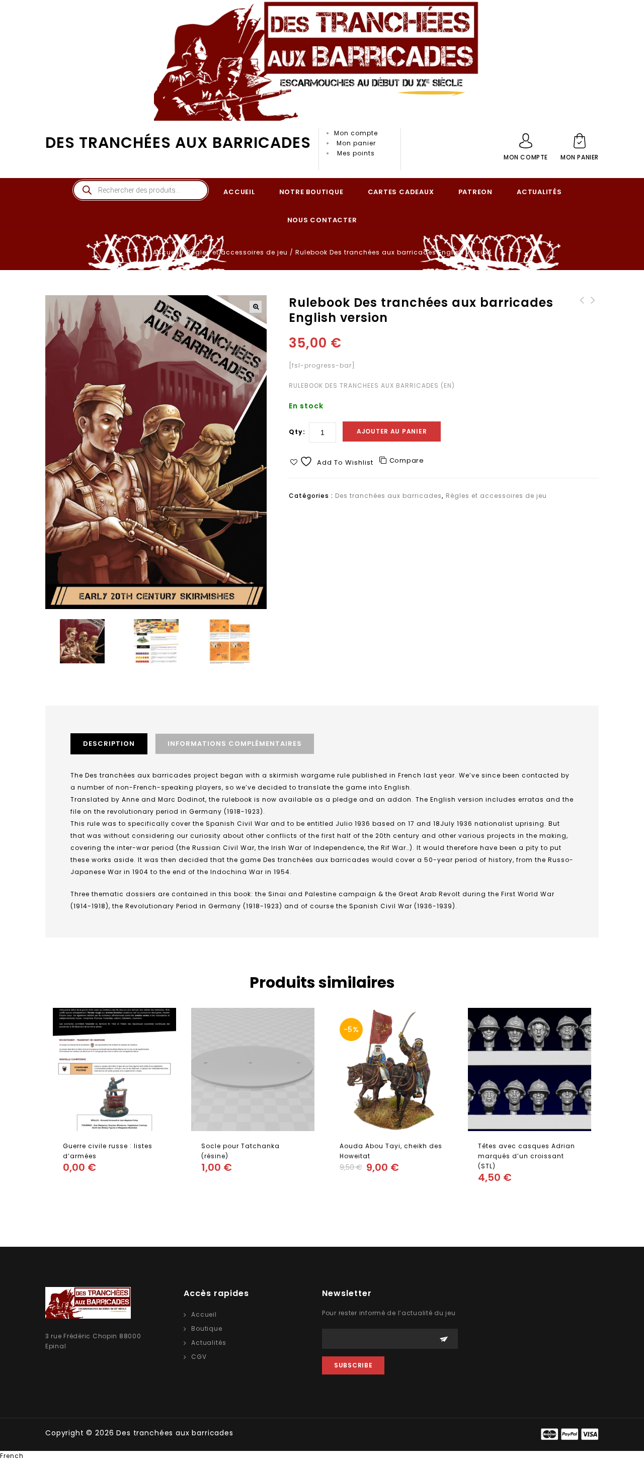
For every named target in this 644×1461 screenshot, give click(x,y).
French (12, 1455)
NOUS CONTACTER (322, 220)
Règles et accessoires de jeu (237, 252)
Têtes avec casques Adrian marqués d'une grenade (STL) (582, 315)
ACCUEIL (239, 192)
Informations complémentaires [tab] (235, 743)
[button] (256, 307)
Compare (406, 460)
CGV (199, 1356)
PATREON (475, 192)
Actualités (208, 1342)
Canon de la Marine (593, 305)
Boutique (206, 1328)
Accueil (166, 252)
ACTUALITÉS (539, 192)
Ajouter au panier (392, 431)
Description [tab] (109, 743)
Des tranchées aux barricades (178, 142)
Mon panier (356, 143)
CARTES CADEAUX (401, 192)
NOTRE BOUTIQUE (311, 192)
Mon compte (356, 133)
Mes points (356, 153)
